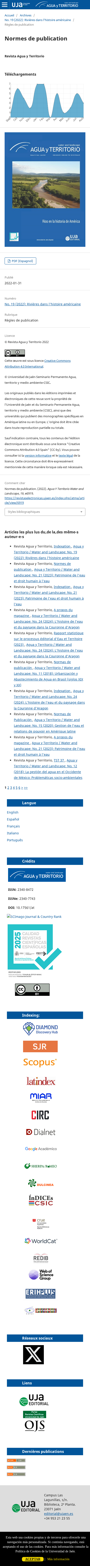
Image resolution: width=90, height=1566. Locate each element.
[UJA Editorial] (34, 1408)
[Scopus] (40, 1067)
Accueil (9, 15)
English (12, 812)
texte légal (66, 455)
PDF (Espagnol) (22, 261)
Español (13, 819)
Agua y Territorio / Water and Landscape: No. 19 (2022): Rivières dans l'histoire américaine (49, 552)
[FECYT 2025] (35, 977)
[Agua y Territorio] (37, 880)
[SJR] (40, 1051)
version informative (38, 455)
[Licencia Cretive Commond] (32, 994)
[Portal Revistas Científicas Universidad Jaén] (34, 1431)
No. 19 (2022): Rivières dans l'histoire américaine (38, 20)
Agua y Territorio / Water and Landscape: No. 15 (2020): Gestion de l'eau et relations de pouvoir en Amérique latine (49, 725)
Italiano (13, 833)
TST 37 (59, 760)
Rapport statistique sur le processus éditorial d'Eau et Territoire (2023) (49, 639)
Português (15, 840)
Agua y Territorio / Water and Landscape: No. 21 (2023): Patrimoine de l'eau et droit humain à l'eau (49, 575)
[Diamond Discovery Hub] (40, 1034)
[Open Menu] (4, 4)
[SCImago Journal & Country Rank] (34, 916)
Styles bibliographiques (24, 512)
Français (13, 826)
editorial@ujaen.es (58, 1513)
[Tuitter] (33, 1363)
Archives (25, 15)
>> (26, 787)
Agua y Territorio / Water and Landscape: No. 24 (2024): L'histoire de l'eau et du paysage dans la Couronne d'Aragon (48, 621)
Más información (58, 1559)
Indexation (62, 546)
